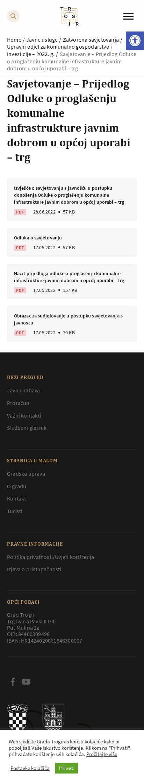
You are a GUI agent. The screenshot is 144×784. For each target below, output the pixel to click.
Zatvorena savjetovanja (91, 39)
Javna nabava (23, 390)
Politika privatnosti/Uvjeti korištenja (50, 556)
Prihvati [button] (66, 768)
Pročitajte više (101, 754)
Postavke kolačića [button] (30, 768)
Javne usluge (42, 39)
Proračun (18, 402)
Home (14, 39)
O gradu (16, 486)
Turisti (14, 510)
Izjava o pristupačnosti (34, 569)
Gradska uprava (26, 473)
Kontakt (16, 498)
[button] (135, 40)
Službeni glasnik (26, 427)
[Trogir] (69, 16)
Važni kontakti (24, 415)
